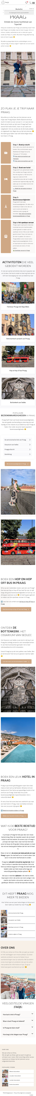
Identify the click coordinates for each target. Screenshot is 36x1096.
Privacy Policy (17, 1093)
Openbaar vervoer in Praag (15, 927)
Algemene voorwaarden (25, 1093)
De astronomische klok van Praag (15, 439)
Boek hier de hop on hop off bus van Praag (15, 609)
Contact (31, 1095)
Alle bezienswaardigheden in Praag (16, 464)
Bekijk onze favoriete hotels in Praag (13, 816)
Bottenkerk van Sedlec (18, 402)
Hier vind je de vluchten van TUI (24, 161)
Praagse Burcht (9, 449)
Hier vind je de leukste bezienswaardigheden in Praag (22, 214)
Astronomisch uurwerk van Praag (18, 338)
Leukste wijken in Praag (15, 934)
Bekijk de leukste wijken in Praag (13, 810)
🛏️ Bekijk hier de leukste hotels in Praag (22, 189)
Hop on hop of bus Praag (18, 370)
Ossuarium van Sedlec (11, 444)
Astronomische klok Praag (15, 913)
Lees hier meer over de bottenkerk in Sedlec (15, 661)
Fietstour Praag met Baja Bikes (18, 306)
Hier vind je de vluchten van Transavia (21, 157)
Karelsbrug (8, 454)
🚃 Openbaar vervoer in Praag (21, 250)
